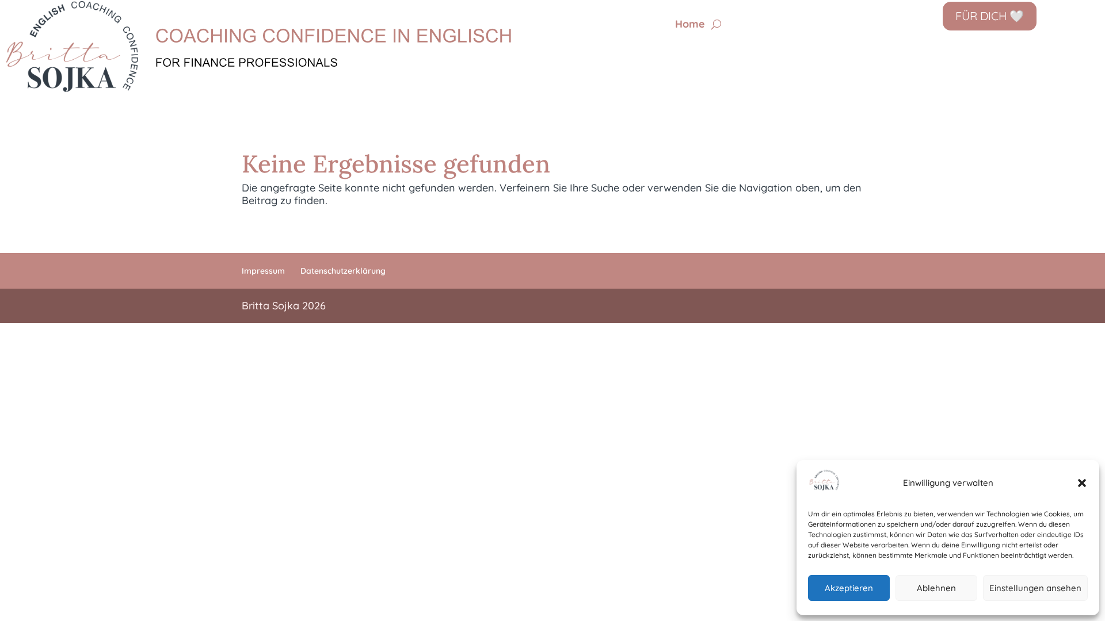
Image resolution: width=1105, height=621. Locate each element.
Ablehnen (936, 587)
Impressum (263, 271)
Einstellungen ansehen (1035, 587)
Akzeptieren (849, 587)
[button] (1082, 483)
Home (690, 25)
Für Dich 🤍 (989, 16)
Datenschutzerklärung (343, 271)
